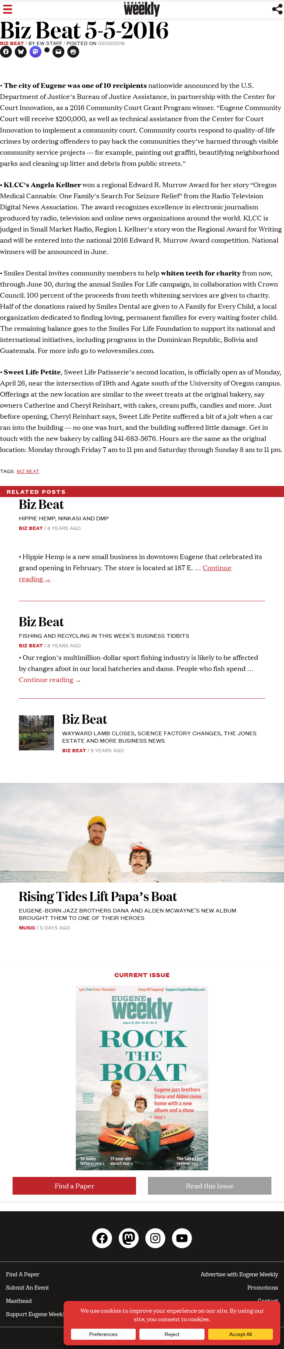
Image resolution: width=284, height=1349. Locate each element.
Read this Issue (210, 1185)
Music (27, 927)
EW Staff (49, 43)
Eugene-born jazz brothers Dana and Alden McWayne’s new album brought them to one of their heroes (127, 913)
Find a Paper (74, 1185)
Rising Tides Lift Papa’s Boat (98, 895)
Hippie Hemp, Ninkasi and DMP (64, 518)
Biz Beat (12, 43)
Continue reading (50, 679)
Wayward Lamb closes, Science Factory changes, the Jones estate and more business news (159, 736)
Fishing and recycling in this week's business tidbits (104, 635)
